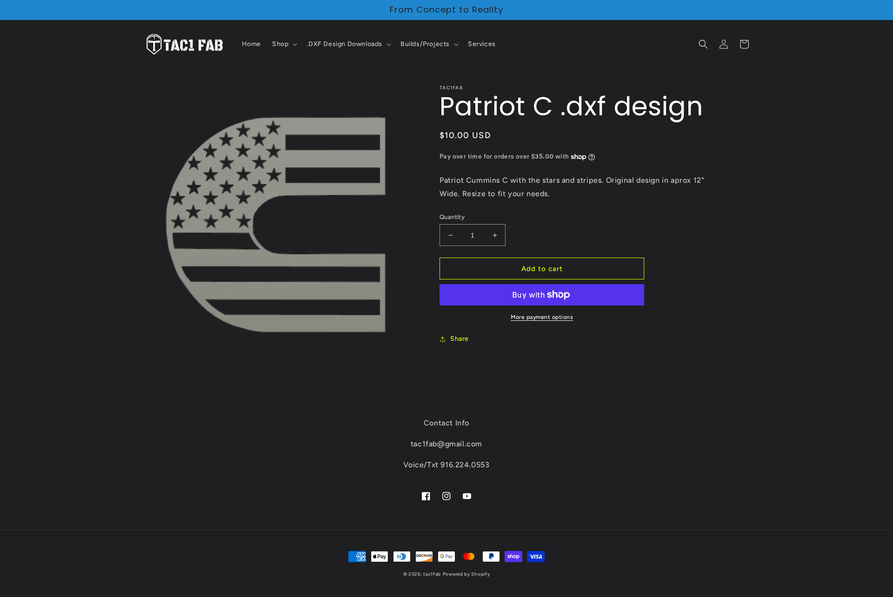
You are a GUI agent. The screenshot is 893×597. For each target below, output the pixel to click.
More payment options (542, 317)
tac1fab (432, 574)
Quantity (452, 216)
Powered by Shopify (466, 574)
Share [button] (459, 339)
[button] (284, 44)
